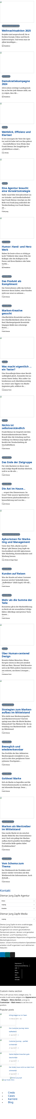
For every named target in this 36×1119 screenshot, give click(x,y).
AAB (16, 968)
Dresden (4, 908)
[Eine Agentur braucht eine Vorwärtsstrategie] (17, 169)
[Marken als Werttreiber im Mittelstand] (17, 807)
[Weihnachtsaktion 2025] (17, 12)
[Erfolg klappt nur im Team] (8, 1019)
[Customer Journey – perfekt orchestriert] (8, 1045)
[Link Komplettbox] (17, 25)
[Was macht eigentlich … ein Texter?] (17, 348)
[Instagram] (12, 954)
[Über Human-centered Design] (17, 634)
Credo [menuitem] (11, 1092)
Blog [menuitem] (10, 1102)
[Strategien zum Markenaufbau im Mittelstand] (17, 691)
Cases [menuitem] (11, 1095)
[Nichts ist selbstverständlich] (17, 406)
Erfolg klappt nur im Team (18, 1015)
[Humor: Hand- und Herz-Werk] (17, 228)
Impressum (18, 963)
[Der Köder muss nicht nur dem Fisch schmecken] (8, 1071)
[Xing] (7, 954)
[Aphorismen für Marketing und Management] (17, 520)
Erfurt (3, 901)
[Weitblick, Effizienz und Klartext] (17, 113)
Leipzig (4, 905)
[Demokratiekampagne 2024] (17, 62)
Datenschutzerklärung (21, 966)
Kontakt (17, 979)
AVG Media (16, 971)
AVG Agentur (17, 976)
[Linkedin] (2, 954)
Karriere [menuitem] (12, 1099)
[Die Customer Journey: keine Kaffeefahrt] (8, 1032)
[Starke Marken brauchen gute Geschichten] (8, 1058)
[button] (18, 901)
